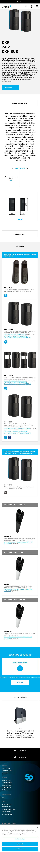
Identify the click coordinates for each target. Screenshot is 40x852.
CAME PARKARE (6, 785)
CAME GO (4, 790)
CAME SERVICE (6, 780)
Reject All (20, 844)
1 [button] (18, 219)
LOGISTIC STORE (7, 782)
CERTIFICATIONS (7, 770)
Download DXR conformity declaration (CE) (15, 336)
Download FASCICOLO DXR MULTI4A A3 (15, 334)
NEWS (3, 797)
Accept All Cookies (20, 849)
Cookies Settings (7, 814)
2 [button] (21, 219)
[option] (20, 20)
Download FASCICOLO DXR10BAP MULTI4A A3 (17, 428)
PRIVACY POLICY (7, 804)
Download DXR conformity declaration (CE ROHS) (17, 337)
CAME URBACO (6, 787)
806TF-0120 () (20, 168)
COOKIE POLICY (6, 811)
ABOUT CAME (6, 768)
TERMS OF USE (6, 807)
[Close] (38, 827)
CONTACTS (5, 773)
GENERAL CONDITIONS (8, 809)
